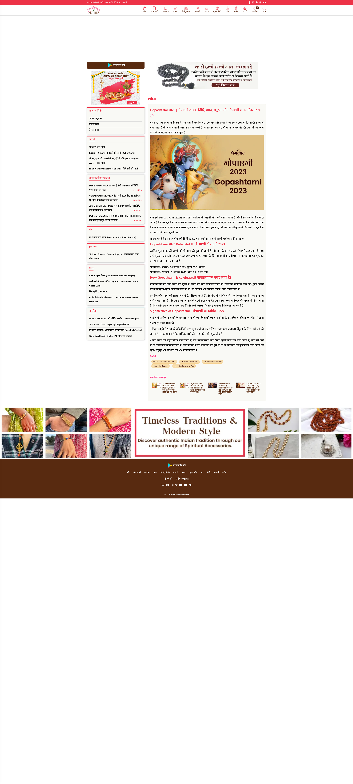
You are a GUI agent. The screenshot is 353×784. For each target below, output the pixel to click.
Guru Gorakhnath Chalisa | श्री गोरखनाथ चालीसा (110, 336)
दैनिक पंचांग (94, 130)
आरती (245, 12)
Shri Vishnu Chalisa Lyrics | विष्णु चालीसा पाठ (109, 324)
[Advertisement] (176, 35)
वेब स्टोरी (154, 12)
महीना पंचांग (94, 124)
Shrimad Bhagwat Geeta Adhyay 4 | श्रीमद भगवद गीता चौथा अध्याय (113, 257)
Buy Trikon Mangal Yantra (213, 361)
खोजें (264, 12)
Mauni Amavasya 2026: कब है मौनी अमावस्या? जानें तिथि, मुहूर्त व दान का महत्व (115, 188)
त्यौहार (152, 99)
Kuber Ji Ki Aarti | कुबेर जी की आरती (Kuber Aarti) (112, 153)
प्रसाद (206, 12)
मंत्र (227, 12)
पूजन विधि (217, 12)
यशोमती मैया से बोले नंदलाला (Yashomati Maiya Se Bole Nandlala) (113, 300)
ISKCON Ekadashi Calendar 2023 (164, 361)
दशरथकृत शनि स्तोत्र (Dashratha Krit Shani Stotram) (112, 237)
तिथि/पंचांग (186, 12)
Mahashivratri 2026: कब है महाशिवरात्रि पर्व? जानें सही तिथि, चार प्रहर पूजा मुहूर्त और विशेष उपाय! (115, 218)
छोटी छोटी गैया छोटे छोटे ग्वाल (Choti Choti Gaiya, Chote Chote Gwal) (113, 284)
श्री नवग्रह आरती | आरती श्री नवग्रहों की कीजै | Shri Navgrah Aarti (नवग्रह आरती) (114, 161)
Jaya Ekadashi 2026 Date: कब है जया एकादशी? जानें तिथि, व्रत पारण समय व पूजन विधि (115, 208)
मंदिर (236, 12)
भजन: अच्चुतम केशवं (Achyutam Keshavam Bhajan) (112, 276)
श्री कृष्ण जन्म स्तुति (97, 147)
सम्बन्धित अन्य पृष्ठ (158, 378)
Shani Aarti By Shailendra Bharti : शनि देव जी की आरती (113, 169)
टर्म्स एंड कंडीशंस (182, 479)
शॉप (144, 12)
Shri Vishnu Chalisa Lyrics (189, 361)
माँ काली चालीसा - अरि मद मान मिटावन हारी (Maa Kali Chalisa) (115, 330)
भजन (175, 12)
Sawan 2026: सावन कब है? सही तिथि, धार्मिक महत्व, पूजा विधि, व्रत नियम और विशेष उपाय (225, 388)
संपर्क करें (168, 479)
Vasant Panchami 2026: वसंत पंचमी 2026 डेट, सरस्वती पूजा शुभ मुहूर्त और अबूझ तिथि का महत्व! (115, 198)
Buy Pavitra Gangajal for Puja (184, 366)
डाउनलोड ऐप (119, 65)
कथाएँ (197, 12)
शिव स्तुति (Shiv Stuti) (98, 292)
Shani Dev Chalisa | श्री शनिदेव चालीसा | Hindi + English (114, 319)
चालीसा (166, 12)
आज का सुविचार (95, 118)
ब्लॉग (224, 472)
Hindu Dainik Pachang (160, 366)
